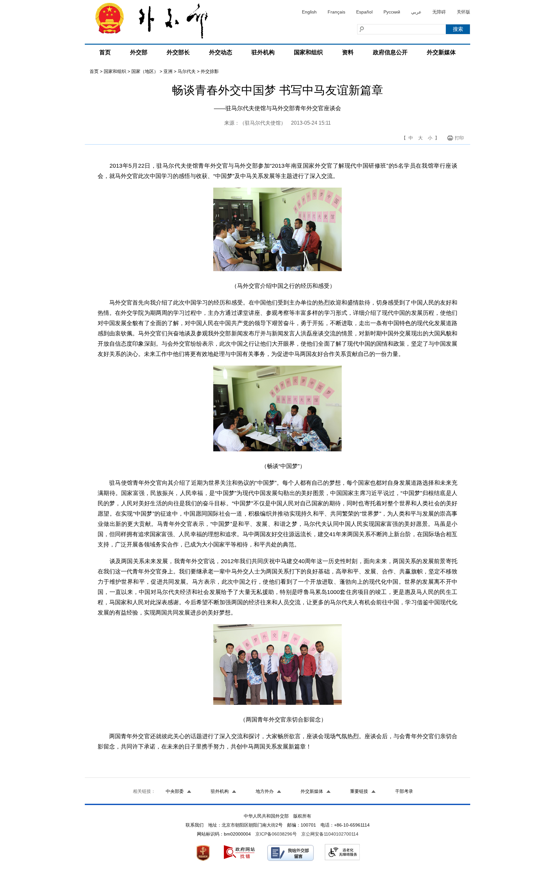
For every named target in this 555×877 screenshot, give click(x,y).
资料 (348, 52)
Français (336, 11)
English (309, 11)
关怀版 (463, 11)
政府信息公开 (390, 52)
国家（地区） (144, 71)
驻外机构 (263, 52)
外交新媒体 (441, 52)
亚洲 (167, 71)
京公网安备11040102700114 (329, 834)
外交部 (138, 52)
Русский (391, 11)
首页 (105, 52)
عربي (416, 11)
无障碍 (439, 11)
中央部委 (175, 791)
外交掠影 (210, 71)
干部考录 (404, 791)
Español (364, 11)
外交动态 (220, 52)
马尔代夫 (187, 71)
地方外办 (265, 791)
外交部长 (178, 52)
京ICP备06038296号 (276, 834)
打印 (459, 137)
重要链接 (359, 791)
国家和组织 (308, 52)
